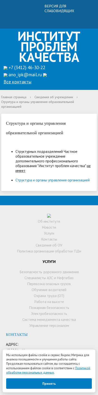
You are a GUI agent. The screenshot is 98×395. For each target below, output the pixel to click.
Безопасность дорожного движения (49, 271)
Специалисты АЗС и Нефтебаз (49, 277)
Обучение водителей (49, 289)
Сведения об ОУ (49, 245)
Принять (49, 383)
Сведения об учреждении (53, 97)
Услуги (49, 233)
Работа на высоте (49, 301)
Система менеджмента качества (49, 319)
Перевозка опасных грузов (49, 283)
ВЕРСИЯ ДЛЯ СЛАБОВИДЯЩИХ (59, 8)
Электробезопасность (49, 313)
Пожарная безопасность (49, 307)
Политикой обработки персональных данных (48, 370)
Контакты (49, 239)
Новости (49, 227)
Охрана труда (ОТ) (49, 295)
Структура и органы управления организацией (52, 180)
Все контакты (17, 82)
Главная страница (13, 97)
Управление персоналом (49, 325)
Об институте (49, 221)
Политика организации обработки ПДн (49, 251)
